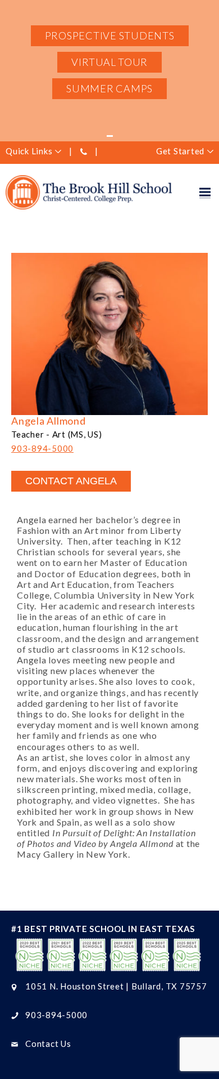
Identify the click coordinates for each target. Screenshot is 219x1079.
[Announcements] (109, 135)
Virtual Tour (109, 62)
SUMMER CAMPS (109, 88)
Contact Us (48, 1043)
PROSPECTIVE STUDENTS (110, 35)
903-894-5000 (42, 448)
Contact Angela (71, 481)
